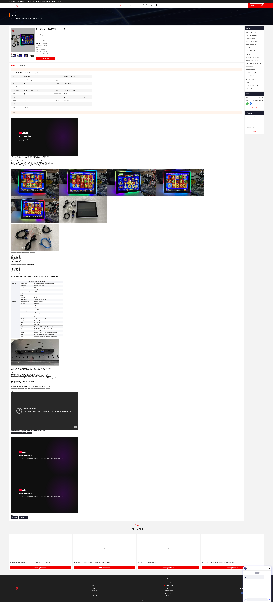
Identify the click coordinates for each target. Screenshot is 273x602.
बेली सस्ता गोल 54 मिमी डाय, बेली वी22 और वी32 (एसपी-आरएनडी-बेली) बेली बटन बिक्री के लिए (93, 562)
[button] (34, 56)
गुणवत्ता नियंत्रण (94, 588)
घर (115, 5)
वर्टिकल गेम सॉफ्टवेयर (169, 590)
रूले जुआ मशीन (14, 517)
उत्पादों (12, 18)
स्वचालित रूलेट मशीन (23, 517)
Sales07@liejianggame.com (43, 1)
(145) (252, 41)
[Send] (269, 599)
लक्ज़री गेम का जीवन (169, 585)
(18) (252, 60)
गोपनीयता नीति (94, 595)
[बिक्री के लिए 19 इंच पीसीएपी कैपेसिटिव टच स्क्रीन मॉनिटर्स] (23, 40)
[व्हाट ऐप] (247, 103)
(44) (250, 38)
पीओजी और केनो (168, 588)
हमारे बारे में (131, 5)
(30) (254, 63)
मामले (143, 5)
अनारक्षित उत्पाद (18, 18)
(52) (251, 47)
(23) (251, 35)
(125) (251, 32)
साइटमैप (93, 593)
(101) (253, 51)
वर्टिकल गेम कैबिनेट (168, 593)
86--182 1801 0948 (57, 1)
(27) (252, 85)
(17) (252, 79)
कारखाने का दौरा (94, 585)
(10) (251, 66)
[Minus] (269, 568)
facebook (242, 593)
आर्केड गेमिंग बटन (168, 595)
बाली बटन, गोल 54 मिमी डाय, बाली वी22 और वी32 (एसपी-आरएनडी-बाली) (217, 562)
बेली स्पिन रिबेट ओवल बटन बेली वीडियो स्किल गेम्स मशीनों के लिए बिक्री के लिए (26, 562)
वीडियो (125, 5)
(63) (251, 44)
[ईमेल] (251, 103)
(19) (252, 57)
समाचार (137, 5)
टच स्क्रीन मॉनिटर (168, 583)
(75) (251, 69)
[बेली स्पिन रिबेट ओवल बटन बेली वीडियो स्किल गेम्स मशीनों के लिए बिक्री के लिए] (40, 547)
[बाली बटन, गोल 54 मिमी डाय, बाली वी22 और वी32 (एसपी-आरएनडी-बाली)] (232, 547)
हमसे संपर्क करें (94, 590)
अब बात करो (254, 107)
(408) (251, 88)
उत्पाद (119, 5)
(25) (251, 73)
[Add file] (245, 599)
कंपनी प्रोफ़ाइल (94, 583)
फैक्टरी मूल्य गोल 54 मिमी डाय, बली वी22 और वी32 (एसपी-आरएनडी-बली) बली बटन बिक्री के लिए (158, 562)
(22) (252, 76)
